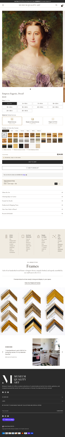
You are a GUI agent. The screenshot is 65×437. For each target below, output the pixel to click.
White (33, 130)
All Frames (5, 130)
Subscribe (60, 410)
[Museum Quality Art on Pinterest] (8, 392)
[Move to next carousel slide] (61, 223)
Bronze (22, 130)
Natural (39, 130)
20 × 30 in (40, 107)
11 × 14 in (40, 103)
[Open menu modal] (2, 5)
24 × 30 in (55, 107)
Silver (16, 130)
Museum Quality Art (15, 428)
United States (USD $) (9, 426)
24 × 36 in (9, 110)
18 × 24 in (25, 107)
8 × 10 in (24, 103)
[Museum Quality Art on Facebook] (3, 392)
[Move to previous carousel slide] (58, 223)
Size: (6, 100)
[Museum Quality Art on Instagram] (6, 392)
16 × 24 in (9, 107)
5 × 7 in (9, 103)
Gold (12, 130)
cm (59, 184)
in (56, 184)
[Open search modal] (56, 5)
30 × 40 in (25, 110)
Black (28, 130)
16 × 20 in (55, 103)
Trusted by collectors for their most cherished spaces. (60, 246)
